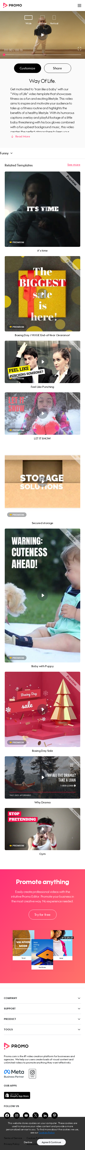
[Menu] (79, 5)
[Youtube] (26, 1115)
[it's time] (42, 209)
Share (57, 68)
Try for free (42, 915)
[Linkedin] (45, 1115)
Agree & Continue (51, 1142)
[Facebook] (14, 1074)
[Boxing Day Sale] (42, 709)
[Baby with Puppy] (42, 595)
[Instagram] (32, 1073)
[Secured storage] (42, 481)
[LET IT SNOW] (42, 413)
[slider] (4, 54)
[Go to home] (14, 5)
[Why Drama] (42, 777)
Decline (28, 1142)
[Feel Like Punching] (42, 362)
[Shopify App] (42, 1095)
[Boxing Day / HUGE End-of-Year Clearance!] (42, 293)
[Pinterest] (54, 1115)
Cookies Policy (47, 1132)
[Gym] (42, 829)
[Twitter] (35, 1115)
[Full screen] (79, 48)
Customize (27, 68)
